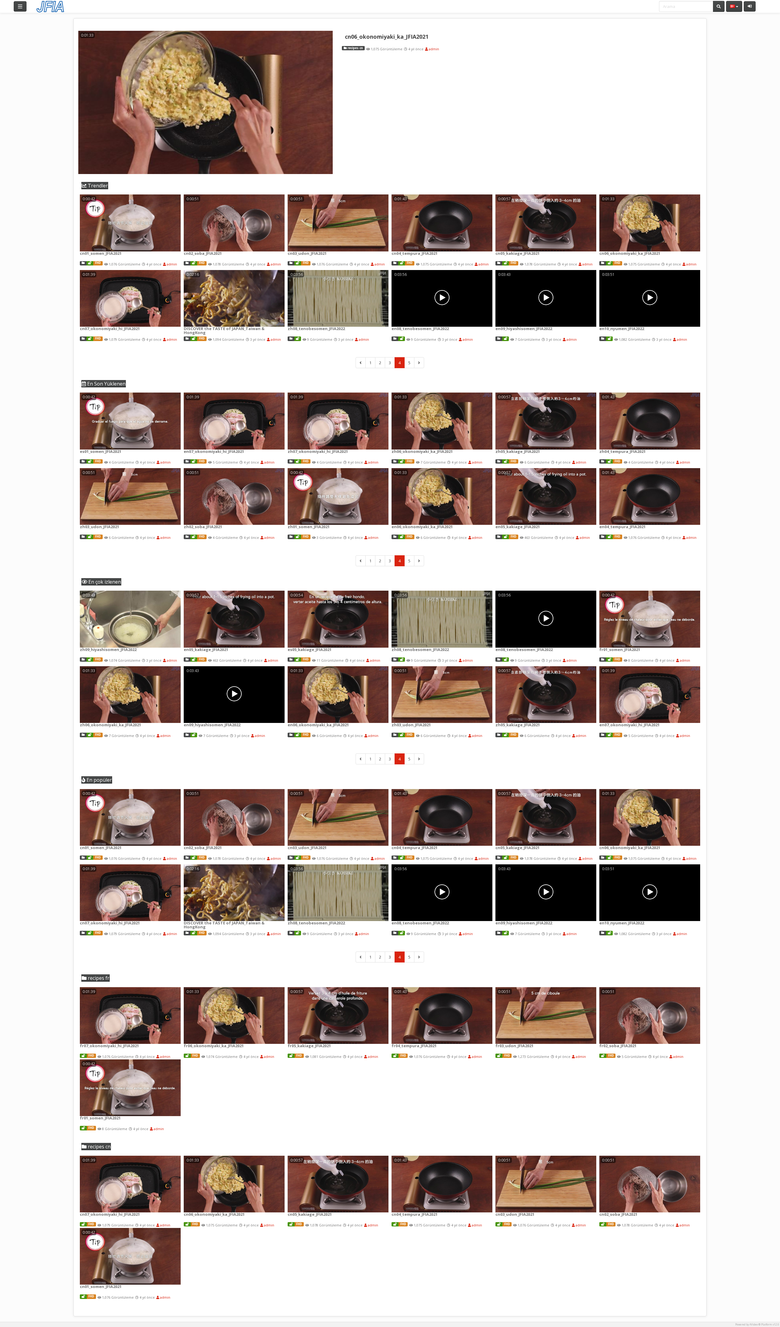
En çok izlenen (104, 581)
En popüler (98, 780)
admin (433, 49)
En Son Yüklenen (106, 383)
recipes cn (355, 48)
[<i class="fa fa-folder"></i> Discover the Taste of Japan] (187, 338)
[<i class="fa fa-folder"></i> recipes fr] (602, 659)
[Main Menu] (20, 6)
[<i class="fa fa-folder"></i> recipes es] (83, 461)
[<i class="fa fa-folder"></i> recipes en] (187, 461)
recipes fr (98, 978)
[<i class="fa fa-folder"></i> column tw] (291, 338)
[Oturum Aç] (750, 6)
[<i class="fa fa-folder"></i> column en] (395, 338)
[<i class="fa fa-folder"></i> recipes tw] (291, 461)
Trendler (97, 185)
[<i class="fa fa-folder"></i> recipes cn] (83, 263)
